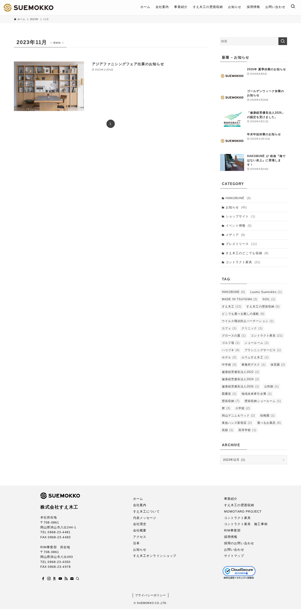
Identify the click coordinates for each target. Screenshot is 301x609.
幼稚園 (267, 415)
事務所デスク (253, 364)
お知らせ (236, 207)
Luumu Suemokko (266, 292)
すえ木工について (146, 511)
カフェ (229, 328)
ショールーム (256, 342)
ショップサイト (240, 216)
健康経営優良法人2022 (240, 372)
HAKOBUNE (233, 292)
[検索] (77, 578)
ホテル (229, 357)
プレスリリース (241, 244)
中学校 (229, 364)
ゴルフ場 (231, 342)
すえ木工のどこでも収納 (247, 253)
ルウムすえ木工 (255, 357)
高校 (227, 430)
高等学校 (247, 430)
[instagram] (49, 578)
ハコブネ (231, 350)
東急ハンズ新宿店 (237, 422)
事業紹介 (231, 498)
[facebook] (43, 578)
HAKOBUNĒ (238, 198)
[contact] (72, 578)
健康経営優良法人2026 (240, 386)
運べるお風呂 (269, 422)
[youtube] (60, 578)
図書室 (229, 393)
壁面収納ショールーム (263, 401)
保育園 (278, 364)
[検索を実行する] (282, 41)
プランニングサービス (263, 350)
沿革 (136, 543)
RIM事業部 (232, 530)
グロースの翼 (234, 335)
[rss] (66, 578)
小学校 (242, 408)
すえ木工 (231, 306)
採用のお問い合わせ (239, 543)
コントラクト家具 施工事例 (246, 524)
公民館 (271, 386)
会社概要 (140, 530)
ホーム (138, 498)
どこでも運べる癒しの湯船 (243, 313)
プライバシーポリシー (150, 595)
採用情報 (231, 537)
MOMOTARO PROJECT (243, 511)
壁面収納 (231, 401)
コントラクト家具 (243, 262)
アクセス (140, 537)
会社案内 (140, 505)
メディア (235, 235)
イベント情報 (239, 225)
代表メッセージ (144, 518)
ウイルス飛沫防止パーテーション (248, 321)
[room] (54, 578)
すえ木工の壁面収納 (263, 306)
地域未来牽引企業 (257, 393)
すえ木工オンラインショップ (155, 555)
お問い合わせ (234, 549)
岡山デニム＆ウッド (238, 415)
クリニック (252, 328)
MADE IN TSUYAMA (239, 299)
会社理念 (140, 524)
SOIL (268, 299)
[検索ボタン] (293, 6)
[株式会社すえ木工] (28, 8)
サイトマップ (234, 555)
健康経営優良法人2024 (240, 379)
